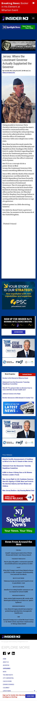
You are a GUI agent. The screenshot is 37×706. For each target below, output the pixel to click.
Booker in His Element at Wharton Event (14, 7)
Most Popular (10, 374)
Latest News (27, 374)
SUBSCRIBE (18, 332)
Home (4, 659)
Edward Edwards (8, 73)
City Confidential (8, 678)
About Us (6, 662)
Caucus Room (7, 681)
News (4, 671)
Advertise (6, 665)
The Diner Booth (8, 675)
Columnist (6, 687)
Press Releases (7, 455)
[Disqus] (18, 252)
